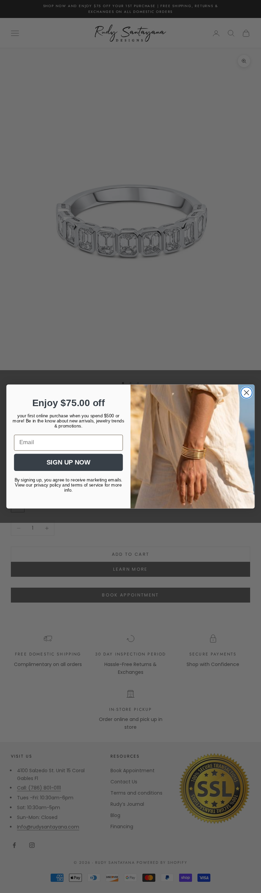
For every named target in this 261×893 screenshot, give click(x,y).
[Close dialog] (246, 392)
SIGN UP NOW (68, 462)
